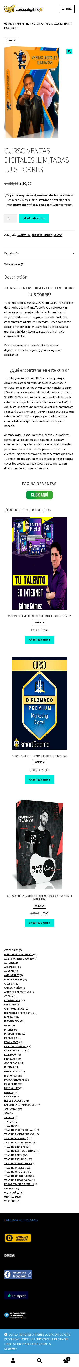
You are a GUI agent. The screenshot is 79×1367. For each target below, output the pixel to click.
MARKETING (23, 23)
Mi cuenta (13, 1360)
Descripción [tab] (11, 253)
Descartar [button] (10, 1349)
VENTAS (58, 235)
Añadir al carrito (33, 218)
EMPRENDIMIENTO (42, 235)
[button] (69, 51)
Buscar (39, 1360)
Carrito (61, 1357)
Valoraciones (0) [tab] (14, 264)
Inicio (11, 23)
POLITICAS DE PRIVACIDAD (21, 1220)
